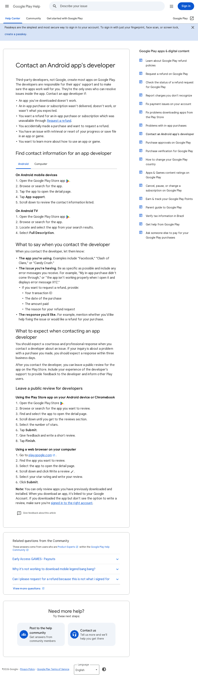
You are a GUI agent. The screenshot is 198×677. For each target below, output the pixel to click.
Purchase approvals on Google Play (168, 142)
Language (83, 664)
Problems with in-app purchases (166, 125)
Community (33, 18)
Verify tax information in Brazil (165, 216)
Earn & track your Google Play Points (169, 199)
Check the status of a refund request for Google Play (170, 85)
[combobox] (112, 6)
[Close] (192, 28)
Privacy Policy (27, 669)
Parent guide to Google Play (164, 207)
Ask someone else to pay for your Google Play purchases (167, 235)
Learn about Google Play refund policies (166, 63)
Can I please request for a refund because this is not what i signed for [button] (61, 579)
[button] (7, 6)
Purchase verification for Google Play (169, 151)
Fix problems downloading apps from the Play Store (169, 115)
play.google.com (40, 455)
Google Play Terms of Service (53, 669)
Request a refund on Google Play (167, 74)
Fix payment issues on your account (168, 104)
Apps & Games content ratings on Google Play (167, 175)
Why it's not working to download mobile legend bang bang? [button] (53, 569)
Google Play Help (26, 6)
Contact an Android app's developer (170, 134)
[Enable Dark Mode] (104, 669)
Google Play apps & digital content (164, 51)
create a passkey (15, 34)
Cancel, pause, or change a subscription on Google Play (164, 188)
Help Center (12, 18)
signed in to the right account (71, 503)
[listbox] (86, 670)
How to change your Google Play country (167, 162)
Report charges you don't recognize (169, 95)
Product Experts (66, 546)
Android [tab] (23, 164)
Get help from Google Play (163, 224)
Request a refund (59, 121)
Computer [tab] (40, 164)
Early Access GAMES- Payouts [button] (33, 559)
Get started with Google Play (65, 18)
